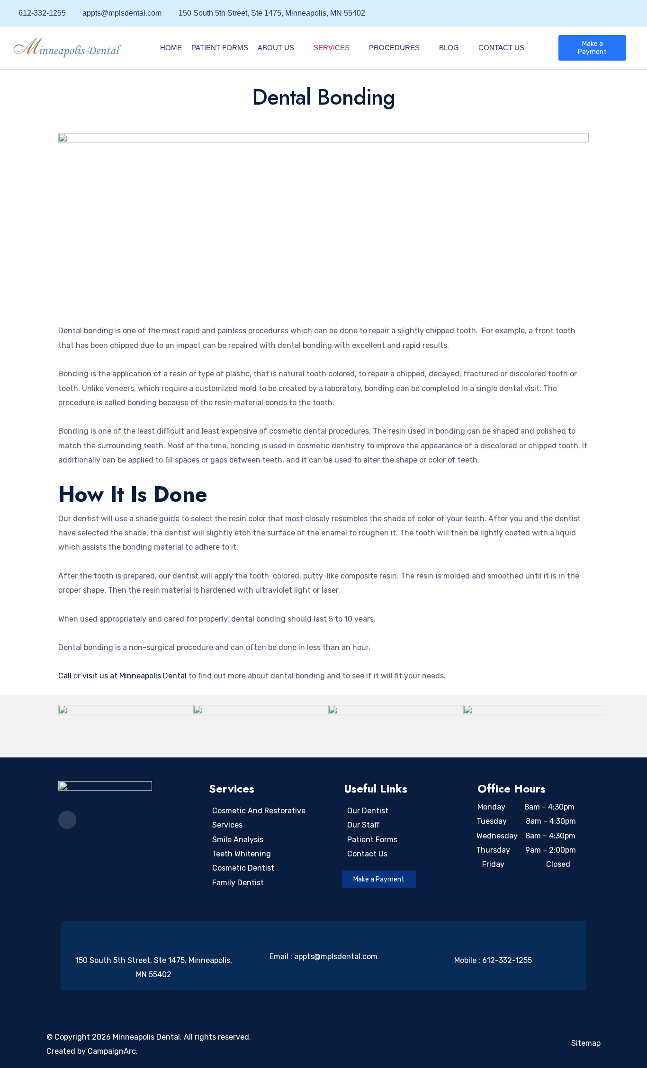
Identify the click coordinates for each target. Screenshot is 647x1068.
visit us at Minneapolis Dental (134, 675)
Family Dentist (238, 882)
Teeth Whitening (241, 853)
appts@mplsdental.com (335, 956)
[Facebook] (627, 14)
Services (332, 48)
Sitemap (586, 1043)
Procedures (394, 48)
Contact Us (501, 48)
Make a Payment (592, 48)
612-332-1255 (507, 960)
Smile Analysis (237, 839)
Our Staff (363, 824)
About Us (276, 48)
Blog (449, 48)
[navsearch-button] (595, 13)
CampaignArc (112, 1051)
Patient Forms (219, 48)
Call (65, 675)
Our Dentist (367, 810)
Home (171, 48)
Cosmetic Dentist (243, 867)
